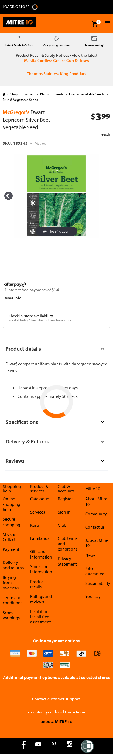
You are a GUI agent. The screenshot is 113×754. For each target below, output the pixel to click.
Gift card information (41, 554)
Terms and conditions (12, 600)
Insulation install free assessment (40, 617)
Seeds (59, 94)
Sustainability (97, 583)
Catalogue (39, 498)
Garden (29, 94)
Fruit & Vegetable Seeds (86, 94)
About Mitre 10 (96, 501)
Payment (11, 549)
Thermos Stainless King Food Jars (56, 73)
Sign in (64, 512)
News (90, 555)
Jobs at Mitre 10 (96, 542)
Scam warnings (11, 615)
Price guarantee (94, 571)
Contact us (94, 527)
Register (65, 498)
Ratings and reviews (41, 599)
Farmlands (39, 538)
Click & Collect (9, 536)
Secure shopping (11, 521)
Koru (34, 525)
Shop (14, 94)
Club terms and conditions (67, 543)
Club (62, 525)
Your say (93, 596)
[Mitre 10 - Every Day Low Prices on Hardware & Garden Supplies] (19, 23)
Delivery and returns (13, 565)
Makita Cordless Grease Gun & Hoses (56, 60)
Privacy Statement (67, 561)
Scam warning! (94, 45)
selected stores (95, 677)
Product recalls (37, 584)
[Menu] (107, 23)
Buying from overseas (11, 582)
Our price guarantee (56, 45)
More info (12, 298)
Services (37, 512)
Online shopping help (11, 504)
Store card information (41, 569)
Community (96, 514)
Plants (44, 94)
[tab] (56, 348)
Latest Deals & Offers (19, 45)
